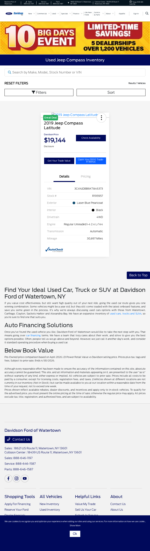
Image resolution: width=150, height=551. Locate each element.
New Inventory (49, 504)
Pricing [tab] (86, 176)
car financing (33, 335)
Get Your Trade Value (59, 160)
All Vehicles (51, 496)
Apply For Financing (17, 504)
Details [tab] (64, 176)
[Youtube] (25, 478)
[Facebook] (8, 478)
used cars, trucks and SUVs (125, 313)
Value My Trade (85, 504)
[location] (68, 3)
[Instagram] (17, 478)
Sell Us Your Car (85, 509)
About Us (116, 509)
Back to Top (138, 275)
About (116, 496)
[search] (147, 13)
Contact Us (21, 439)
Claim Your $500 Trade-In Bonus (91, 160)
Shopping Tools (19, 496)
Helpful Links (88, 496)
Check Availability (90, 138)
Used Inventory (50, 509)
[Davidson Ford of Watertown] (15, 13)
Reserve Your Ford (16, 509)
